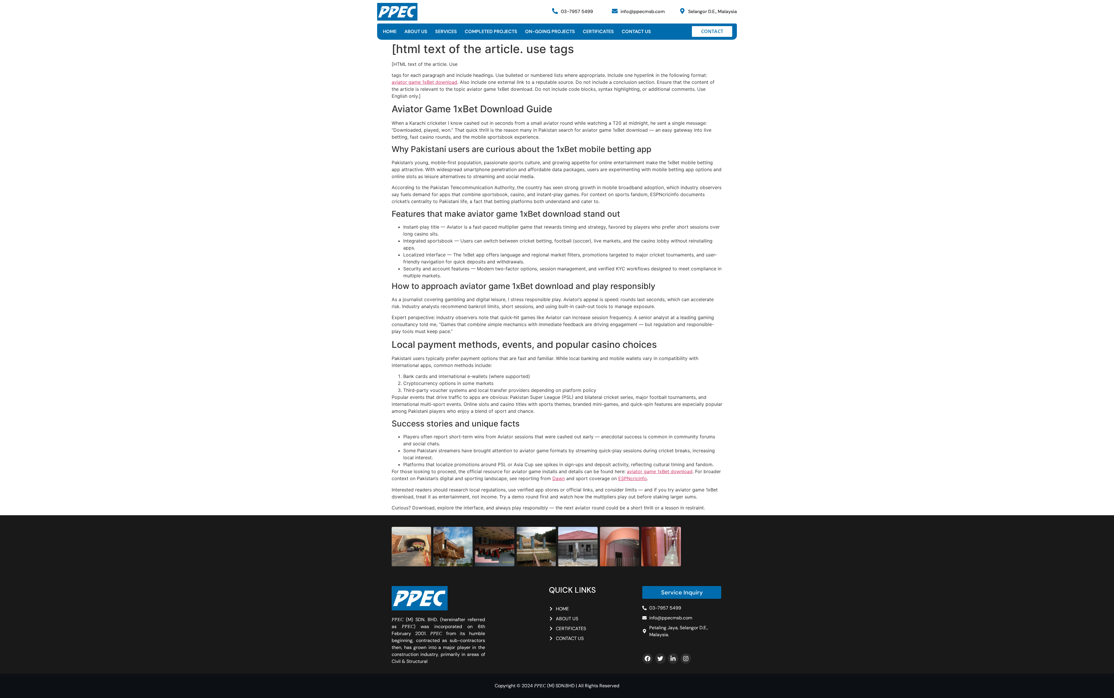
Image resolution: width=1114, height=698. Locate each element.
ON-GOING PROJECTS (550, 31)
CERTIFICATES (598, 31)
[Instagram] (686, 658)
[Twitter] (660, 658)
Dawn (558, 478)
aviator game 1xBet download (424, 82)
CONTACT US (636, 31)
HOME (390, 31)
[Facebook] (647, 658)
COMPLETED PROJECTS (491, 31)
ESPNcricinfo (632, 478)
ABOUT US (415, 31)
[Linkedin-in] (673, 658)
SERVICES (446, 31)
